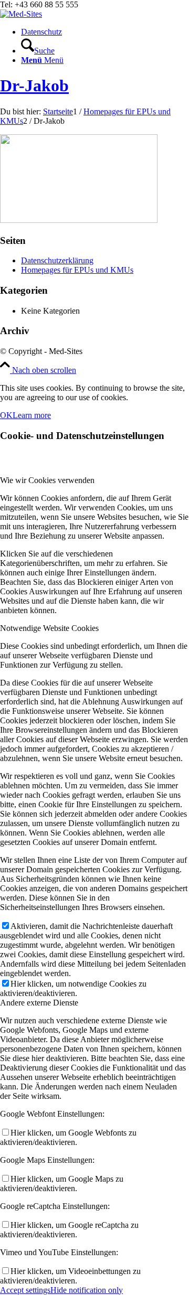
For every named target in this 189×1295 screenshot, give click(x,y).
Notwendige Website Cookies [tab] (49, 628)
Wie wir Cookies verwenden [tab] (47, 480)
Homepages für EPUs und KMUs (77, 269)
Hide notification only (86, 1290)
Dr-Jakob (34, 85)
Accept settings (25, 1290)
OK (6, 415)
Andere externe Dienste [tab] (39, 1002)
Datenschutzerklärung (57, 260)
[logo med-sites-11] (21, 13)
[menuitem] (105, 32)
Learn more (32, 415)
